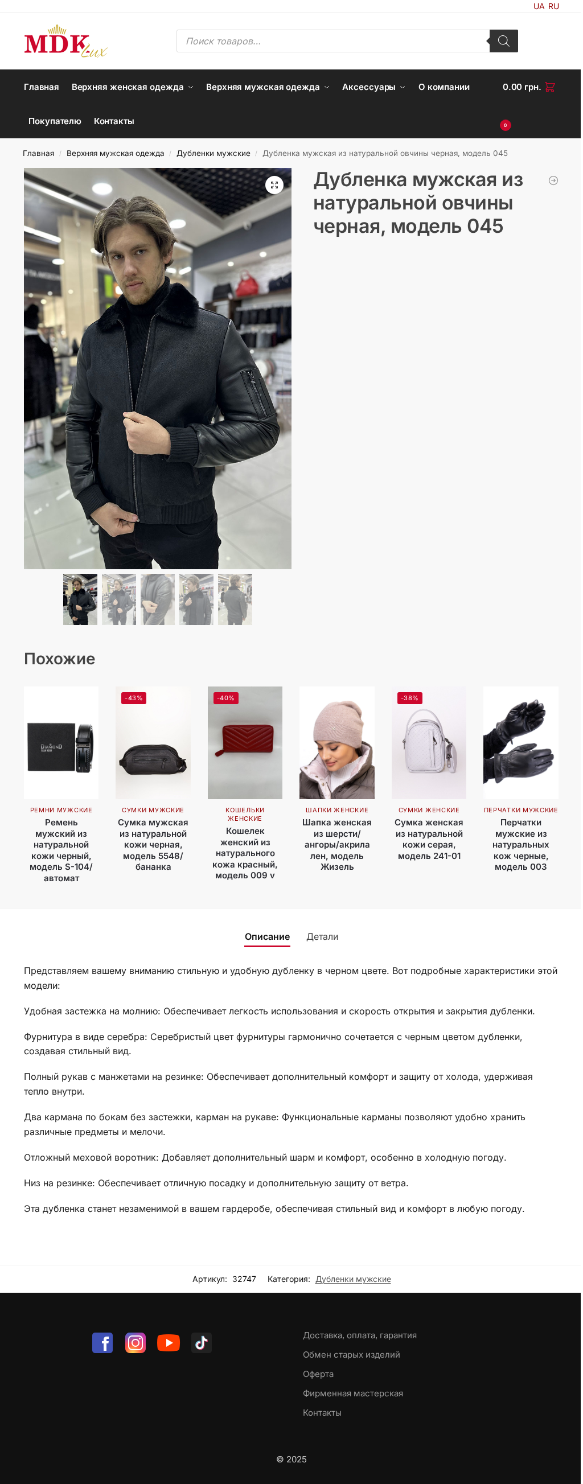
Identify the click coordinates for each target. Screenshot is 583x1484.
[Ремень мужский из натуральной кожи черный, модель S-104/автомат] (61, 742)
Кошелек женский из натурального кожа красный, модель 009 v (245, 853)
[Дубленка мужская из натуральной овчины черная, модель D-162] (553, 180)
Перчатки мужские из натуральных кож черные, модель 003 (520, 844)
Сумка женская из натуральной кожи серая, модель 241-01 (429, 839)
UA (539, 6)
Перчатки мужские (521, 810)
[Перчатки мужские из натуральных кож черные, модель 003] (521, 742)
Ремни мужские (61, 810)
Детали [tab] (322, 936)
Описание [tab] (267, 936)
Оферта (318, 1373)
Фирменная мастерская (353, 1393)
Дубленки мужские (213, 153)
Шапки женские (337, 810)
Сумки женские (429, 810)
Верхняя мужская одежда (116, 153)
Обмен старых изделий (351, 1354)
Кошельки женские (245, 814)
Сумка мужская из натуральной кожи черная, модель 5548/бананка (153, 844)
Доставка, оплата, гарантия (360, 1335)
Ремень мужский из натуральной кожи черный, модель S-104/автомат (61, 850)
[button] (531, 104)
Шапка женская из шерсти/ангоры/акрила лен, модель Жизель (337, 844)
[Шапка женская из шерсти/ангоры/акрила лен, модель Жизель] (337, 742)
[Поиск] (504, 41)
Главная (38, 153)
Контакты (322, 1412)
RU (553, 6)
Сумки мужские (153, 810)
